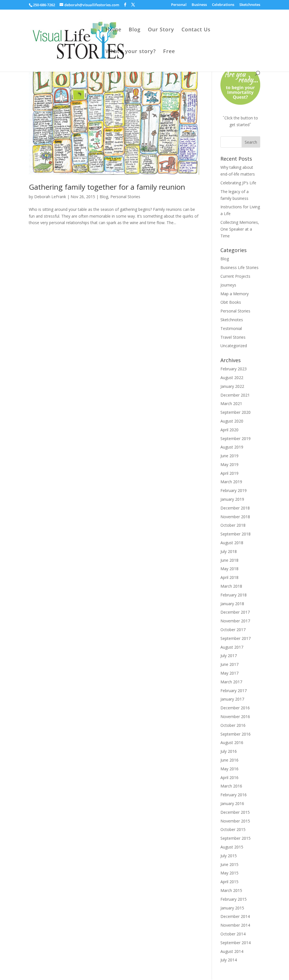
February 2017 (233, 690)
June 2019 (229, 455)
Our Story (161, 30)
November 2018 (235, 516)
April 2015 (229, 881)
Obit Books (230, 302)
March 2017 (231, 681)
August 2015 (231, 847)
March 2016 (231, 786)
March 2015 (231, 890)
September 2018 (235, 534)
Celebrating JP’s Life (238, 182)
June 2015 (229, 864)
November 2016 (235, 716)
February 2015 (233, 899)
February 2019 (233, 490)
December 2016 (235, 707)
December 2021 (235, 395)
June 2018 (229, 560)
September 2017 (235, 638)
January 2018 (232, 603)
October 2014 (233, 934)
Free (169, 51)
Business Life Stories (239, 267)
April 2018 (229, 577)
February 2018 (233, 595)
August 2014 (231, 951)
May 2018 (229, 568)
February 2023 (233, 368)
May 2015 (229, 873)
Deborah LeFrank (50, 196)
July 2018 (228, 551)
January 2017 (232, 699)
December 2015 (235, 812)
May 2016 (229, 768)
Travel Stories (233, 337)
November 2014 (235, 925)
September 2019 (235, 438)
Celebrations (223, 5)
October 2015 (233, 829)
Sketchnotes (249, 5)
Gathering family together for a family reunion (107, 187)
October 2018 (233, 525)
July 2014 (228, 960)
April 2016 (229, 777)
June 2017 (229, 664)
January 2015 (232, 908)
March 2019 (231, 481)
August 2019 (231, 447)
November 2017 (235, 621)
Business (199, 5)
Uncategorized (233, 345)
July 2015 (228, 855)
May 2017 (229, 673)
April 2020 (229, 429)
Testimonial (231, 328)
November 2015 (235, 821)
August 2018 (231, 542)
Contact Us (196, 30)
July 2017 (228, 655)
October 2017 (233, 629)
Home (113, 30)
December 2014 (235, 916)
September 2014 (235, 942)
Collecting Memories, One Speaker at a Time (239, 229)
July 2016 (228, 751)
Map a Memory (234, 293)
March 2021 (231, 403)
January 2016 (232, 803)
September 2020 (235, 412)
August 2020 (231, 421)
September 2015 (235, 838)
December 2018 (235, 508)
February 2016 (233, 794)
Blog (135, 30)
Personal (179, 5)
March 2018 (231, 586)
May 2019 (229, 464)
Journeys (228, 285)
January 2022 (232, 386)
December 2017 (235, 612)
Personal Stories (125, 196)
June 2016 (229, 760)
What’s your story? (131, 51)
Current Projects (235, 276)
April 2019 (229, 473)
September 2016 (235, 734)
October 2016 (233, 725)
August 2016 (231, 742)
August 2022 (231, 377)
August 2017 (231, 647)
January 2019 (232, 499)
